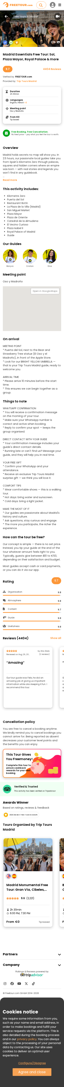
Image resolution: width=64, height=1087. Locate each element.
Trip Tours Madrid (27, 81)
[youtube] (19, 983)
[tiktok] (33, 983)
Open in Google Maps (45, 291)
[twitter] (26, 983)
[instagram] (5, 983)
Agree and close (32, 1072)
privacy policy (27, 1039)
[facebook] (12, 983)
